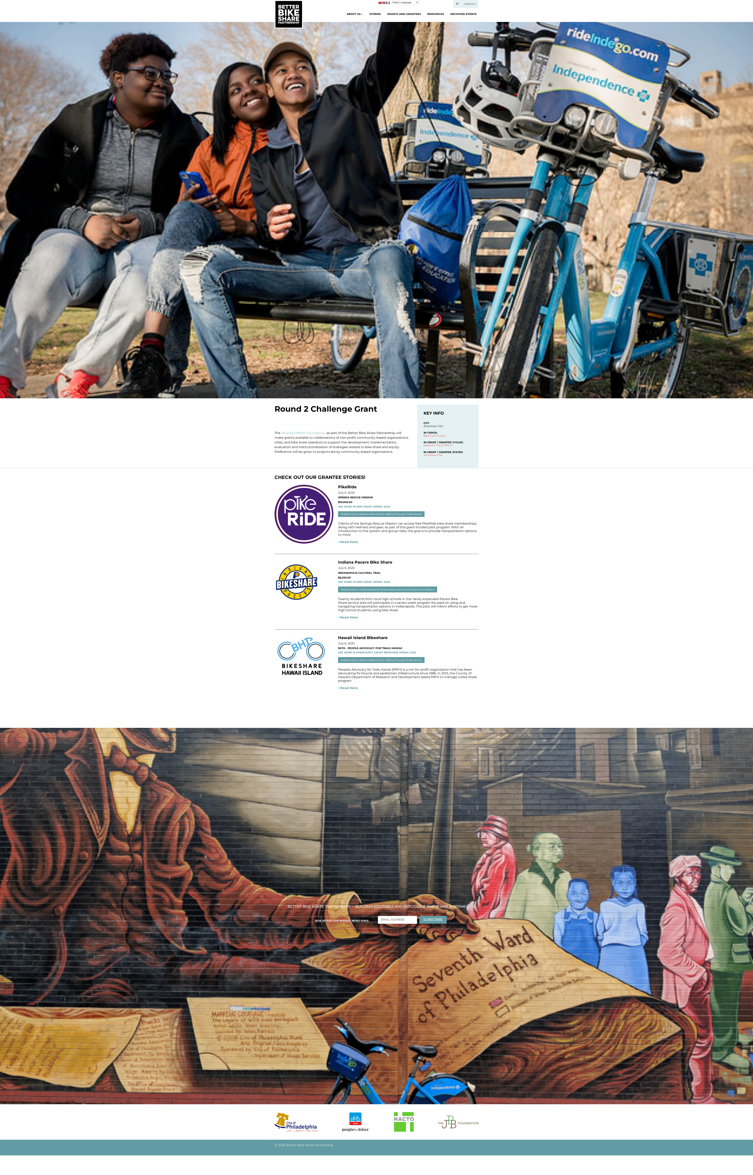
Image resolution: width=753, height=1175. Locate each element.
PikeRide (347, 487)
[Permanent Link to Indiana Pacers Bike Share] (297, 603)
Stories (375, 13)
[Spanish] (388, 2)
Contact (470, 4)
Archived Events (463, 13)
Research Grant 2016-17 (438, 445)
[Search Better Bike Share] (457, 4)
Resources (435, 13)
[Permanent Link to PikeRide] (304, 542)
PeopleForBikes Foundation (303, 433)
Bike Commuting (435, 435)
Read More (349, 542)
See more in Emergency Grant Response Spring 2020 (377, 652)
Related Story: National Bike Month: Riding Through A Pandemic (381, 514)
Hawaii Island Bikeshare (363, 637)
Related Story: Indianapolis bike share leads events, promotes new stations (387, 589)
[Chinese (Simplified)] (380, 2)
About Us (354, 13)
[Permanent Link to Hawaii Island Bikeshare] (304, 676)
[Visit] (296, 1121)
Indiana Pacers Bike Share (365, 562)
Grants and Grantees (404, 13)
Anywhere (430, 455)
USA (439, 455)
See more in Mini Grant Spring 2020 (364, 506)
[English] (384, 2)
